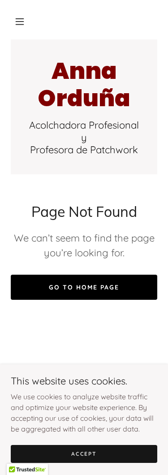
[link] (84, 84)
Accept (83, 453)
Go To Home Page (84, 287)
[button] (20, 21)
